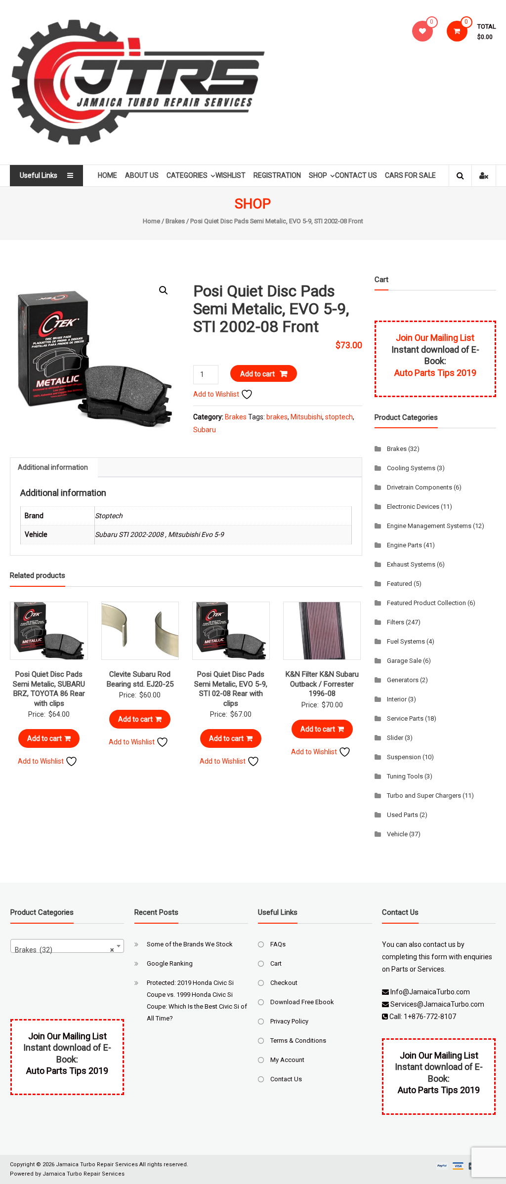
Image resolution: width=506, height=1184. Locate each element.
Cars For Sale (410, 175)
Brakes (175, 221)
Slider (395, 737)
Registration (277, 175)
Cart (276, 963)
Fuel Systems (406, 641)
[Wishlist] (422, 31)
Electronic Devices (413, 506)
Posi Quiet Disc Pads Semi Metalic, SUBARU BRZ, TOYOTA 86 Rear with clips (49, 689)
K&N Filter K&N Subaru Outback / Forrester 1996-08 (322, 684)
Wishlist (230, 175)
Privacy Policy (289, 1021)
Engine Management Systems (429, 526)
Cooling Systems (411, 468)
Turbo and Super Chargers (424, 795)
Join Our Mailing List (435, 337)
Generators (403, 680)
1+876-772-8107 (430, 1017)
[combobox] (67, 946)
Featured (399, 583)
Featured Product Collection (426, 603)
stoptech (339, 417)
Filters (395, 622)
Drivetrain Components (419, 487)
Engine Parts (404, 545)
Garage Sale (404, 660)
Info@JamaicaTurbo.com (430, 992)
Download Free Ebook (302, 1002)
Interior (397, 699)
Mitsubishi (306, 417)
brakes (277, 417)
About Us (142, 175)
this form (433, 957)
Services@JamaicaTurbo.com (437, 1004)
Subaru (204, 430)
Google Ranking (170, 963)
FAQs (278, 944)
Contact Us (356, 175)
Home (107, 175)
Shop (318, 175)
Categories (187, 175)
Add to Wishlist (217, 394)
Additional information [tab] (53, 467)
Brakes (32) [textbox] (64, 950)
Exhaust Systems (411, 564)
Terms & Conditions (298, 1040)
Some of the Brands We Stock (190, 944)
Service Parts (405, 718)
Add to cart (257, 374)
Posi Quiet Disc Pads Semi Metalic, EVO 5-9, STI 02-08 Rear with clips (230, 689)
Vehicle (397, 834)
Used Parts (402, 814)
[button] (163, 290)
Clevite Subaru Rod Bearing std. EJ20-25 (140, 679)
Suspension (404, 757)
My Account (287, 1059)
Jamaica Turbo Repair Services (97, 1164)
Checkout (283, 982)
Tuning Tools (405, 776)
